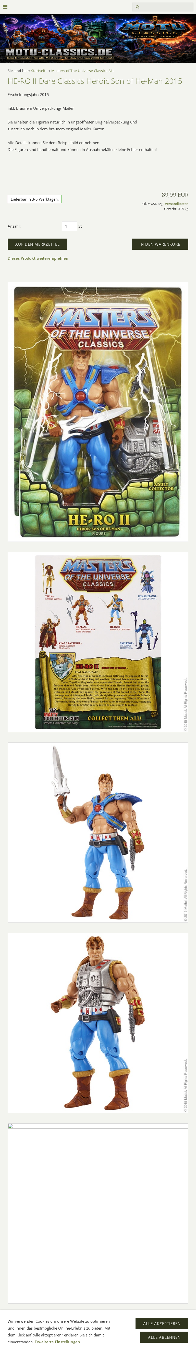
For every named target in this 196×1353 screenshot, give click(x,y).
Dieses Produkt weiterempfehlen (38, 258)
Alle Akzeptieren (162, 1323)
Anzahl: (14, 226)
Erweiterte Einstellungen (57, 1341)
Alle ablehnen (164, 1337)
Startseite (39, 70)
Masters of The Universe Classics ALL (82, 70)
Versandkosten (176, 204)
